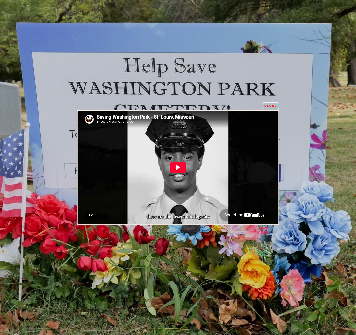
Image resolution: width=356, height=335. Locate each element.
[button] (270, 105)
